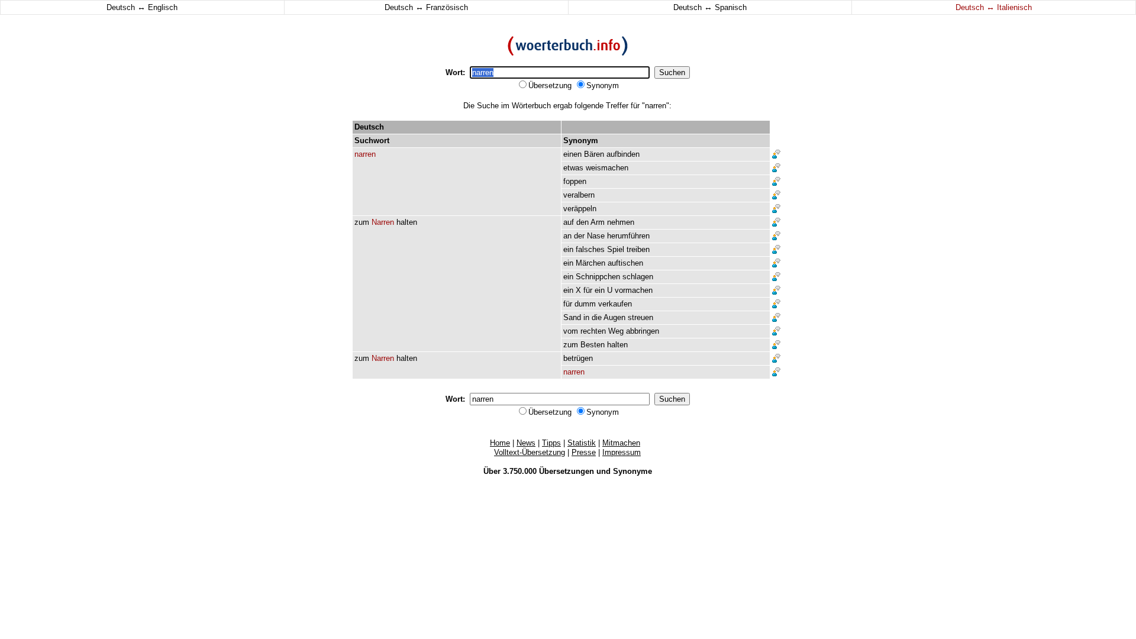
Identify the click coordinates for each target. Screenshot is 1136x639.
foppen (574, 181)
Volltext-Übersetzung (529, 452)
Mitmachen (621, 442)
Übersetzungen (566, 471)
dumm (585, 303)
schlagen (637, 276)
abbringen (642, 331)
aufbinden (623, 154)
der (579, 235)
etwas (573, 167)
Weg (616, 331)
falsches (590, 249)
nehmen (620, 222)
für (587, 290)
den (582, 222)
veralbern (579, 195)
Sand (572, 317)
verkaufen (615, 303)
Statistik (581, 442)
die (597, 317)
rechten (593, 331)
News (526, 442)
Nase (596, 235)
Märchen (590, 263)
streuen (640, 317)
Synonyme (632, 471)
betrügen (578, 358)
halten (406, 222)
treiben (638, 249)
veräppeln (579, 208)
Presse (584, 452)
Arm (597, 222)
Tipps (551, 442)
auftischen (625, 263)
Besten (592, 344)
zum (361, 222)
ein (568, 249)
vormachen (634, 290)
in (586, 317)
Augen (614, 317)
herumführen (628, 235)
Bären (594, 154)
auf (568, 222)
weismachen (607, 167)
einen (572, 154)
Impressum (621, 452)
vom (570, 331)
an (567, 235)
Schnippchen (598, 276)
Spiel (615, 249)
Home (500, 442)
